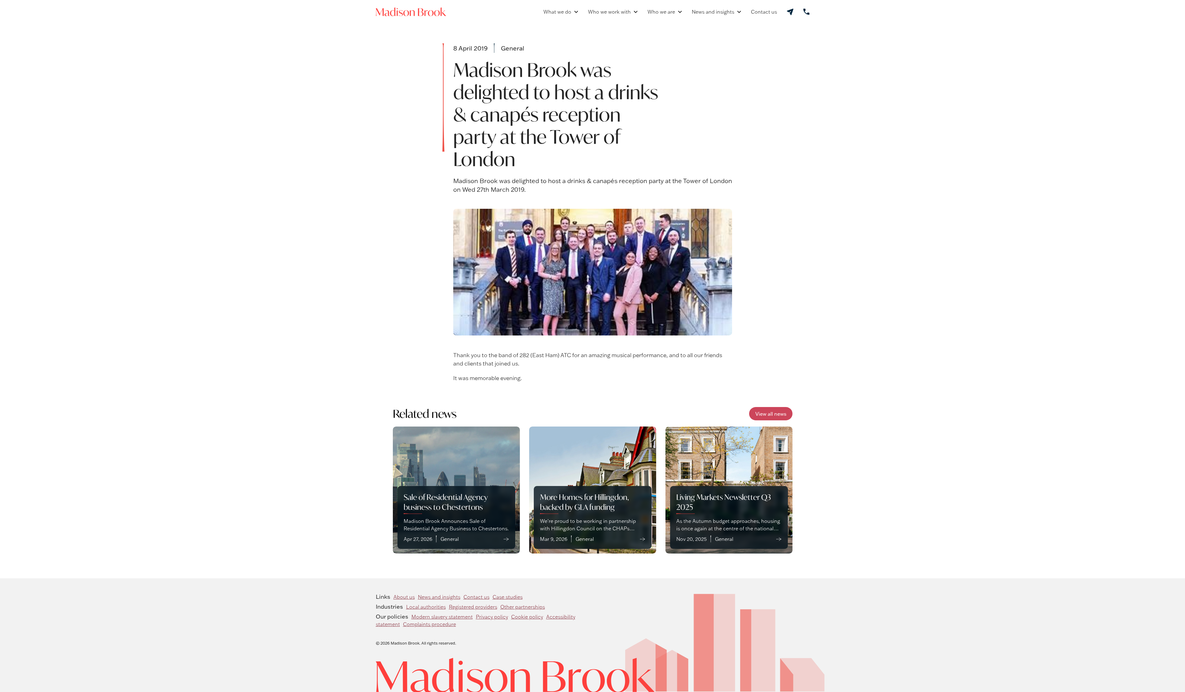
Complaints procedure (429, 624)
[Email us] (790, 12)
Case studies (508, 597)
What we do (557, 12)
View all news (770, 414)
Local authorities (426, 607)
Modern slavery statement (442, 617)
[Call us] (806, 12)
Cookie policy (527, 617)
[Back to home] (411, 11)
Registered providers (473, 607)
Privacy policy (492, 617)
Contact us (764, 12)
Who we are (661, 12)
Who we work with (609, 12)
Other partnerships (522, 607)
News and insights (713, 12)
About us (404, 597)
